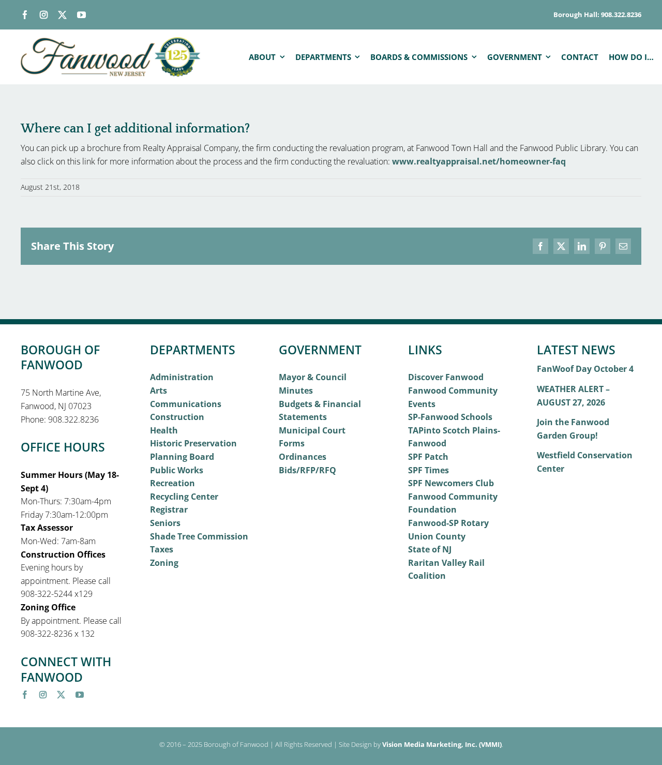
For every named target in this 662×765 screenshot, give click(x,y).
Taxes (161, 549)
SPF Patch (428, 456)
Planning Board (182, 456)
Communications (185, 404)
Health (164, 430)
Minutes (296, 390)
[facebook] (25, 14)
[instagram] (44, 14)
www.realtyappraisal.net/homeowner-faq (479, 161)
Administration (182, 377)
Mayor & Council (313, 377)
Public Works (176, 470)
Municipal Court (312, 430)
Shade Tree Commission (199, 536)
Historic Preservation (193, 443)
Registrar (169, 509)
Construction (177, 417)
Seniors (165, 523)
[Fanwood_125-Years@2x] (111, 41)
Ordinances (302, 456)
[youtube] (81, 14)
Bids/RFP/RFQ (307, 470)
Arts (158, 390)
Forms (292, 443)
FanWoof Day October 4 (585, 368)
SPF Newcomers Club (451, 483)
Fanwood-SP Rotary (448, 523)
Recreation (172, 483)
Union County (436, 536)
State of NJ (430, 549)
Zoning (164, 562)
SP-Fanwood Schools (450, 417)
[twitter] (62, 14)
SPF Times (428, 470)
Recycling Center (184, 496)
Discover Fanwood (446, 377)
